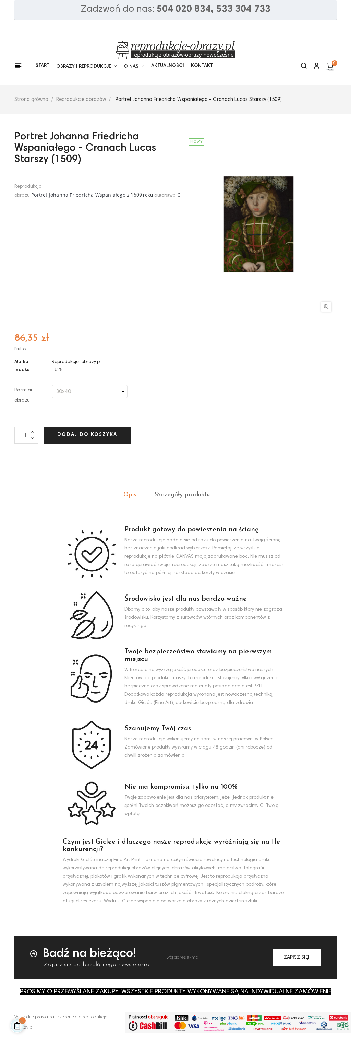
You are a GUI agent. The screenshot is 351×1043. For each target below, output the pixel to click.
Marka (21, 362)
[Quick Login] (313, 66)
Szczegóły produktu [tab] (182, 495)
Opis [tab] (129, 495)
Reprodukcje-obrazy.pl (76, 362)
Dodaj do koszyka (87, 434)
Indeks (21, 370)
